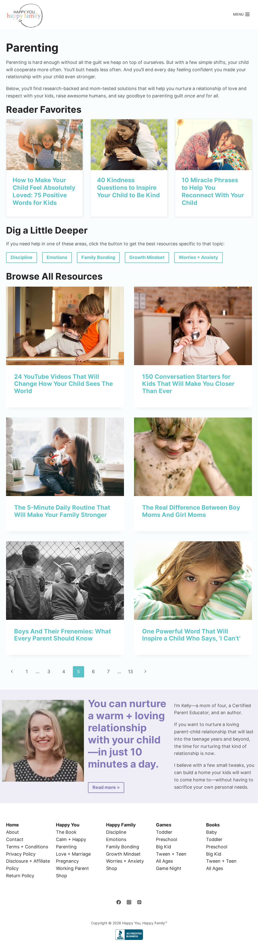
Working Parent (72, 868)
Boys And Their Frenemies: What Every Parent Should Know (62, 635)
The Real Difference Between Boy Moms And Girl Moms (191, 511)
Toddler (164, 832)
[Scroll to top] (245, 931)
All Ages (164, 861)
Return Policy (20, 875)
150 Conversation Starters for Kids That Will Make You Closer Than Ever (188, 384)
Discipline (116, 832)
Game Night (168, 868)
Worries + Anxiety (125, 861)
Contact (14, 839)
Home (12, 824)
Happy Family (121, 824)
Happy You (67, 824)
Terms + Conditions (27, 846)
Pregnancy (67, 861)
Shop (61, 875)
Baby (211, 832)
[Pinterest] (139, 902)
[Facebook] (118, 902)
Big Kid (163, 846)
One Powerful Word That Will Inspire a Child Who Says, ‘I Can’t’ (191, 635)
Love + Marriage (73, 854)
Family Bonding (122, 846)
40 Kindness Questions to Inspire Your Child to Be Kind (128, 187)
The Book (66, 832)
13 (130, 671)
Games (163, 824)
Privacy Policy (21, 854)
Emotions (116, 839)
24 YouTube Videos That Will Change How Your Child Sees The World (63, 384)
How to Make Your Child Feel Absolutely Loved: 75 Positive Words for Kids (44, 191)
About (12, 832)
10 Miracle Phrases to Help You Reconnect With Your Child (213, 191)
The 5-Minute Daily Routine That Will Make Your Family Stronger (62, 511)
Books (213, 824)
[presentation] (44, 144)
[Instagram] (129, 902)
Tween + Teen (171, 854)
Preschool (166, 839)
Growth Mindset (123, 854)
